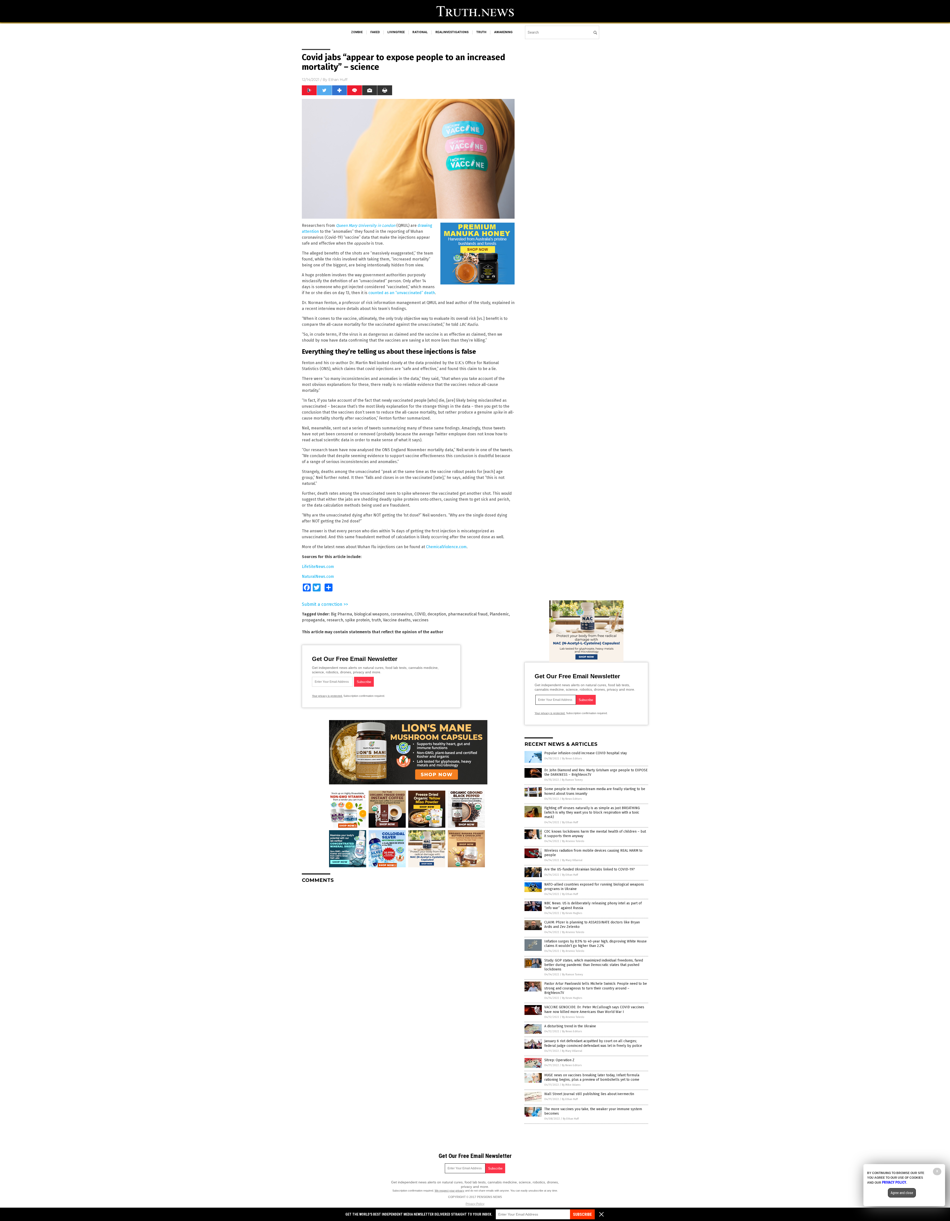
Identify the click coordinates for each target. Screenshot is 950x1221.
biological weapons (371, 614)
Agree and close (902, 1193)
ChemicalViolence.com (446, 546)
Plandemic (499, 614)
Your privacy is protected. (327, 695)
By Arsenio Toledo (573, 841)
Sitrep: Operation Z (559, 1060)
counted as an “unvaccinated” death (401, 292)
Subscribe (582, 1214)
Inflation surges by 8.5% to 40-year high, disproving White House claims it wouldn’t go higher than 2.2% (595, 943)
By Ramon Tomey (572, 779)
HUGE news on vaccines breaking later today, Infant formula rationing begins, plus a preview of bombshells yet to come (591, 1077)
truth (481, 32)
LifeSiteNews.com (318, 566)
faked (375, 32)
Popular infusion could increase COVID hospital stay (585, 753)
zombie (357, 32)
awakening (503, 32)
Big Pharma (341, 614)
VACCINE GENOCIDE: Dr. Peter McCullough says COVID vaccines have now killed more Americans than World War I (594, 1009)
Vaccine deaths (397, 620)
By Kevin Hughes (572, 913)
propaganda (313, 620)
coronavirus (401, 614)
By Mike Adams (571, 1084)
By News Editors (572, 758)
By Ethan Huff (570, 822)
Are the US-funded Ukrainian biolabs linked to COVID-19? (589, 869)
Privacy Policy (475, 1204)
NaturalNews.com (318, 576)
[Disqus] (408, 949)
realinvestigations (452, 32)
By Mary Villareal (572, 860)
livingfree (396, 32)
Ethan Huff (337, 79)
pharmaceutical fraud (468, 614)
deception (437, 614)
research (335, 620)
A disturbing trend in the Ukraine (570, 1026)
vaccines (420, 620)
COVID (420, 614)
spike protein (357, 620)
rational (420, 32)
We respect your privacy (449, 1190)
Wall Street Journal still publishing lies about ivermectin (589, 1094)
